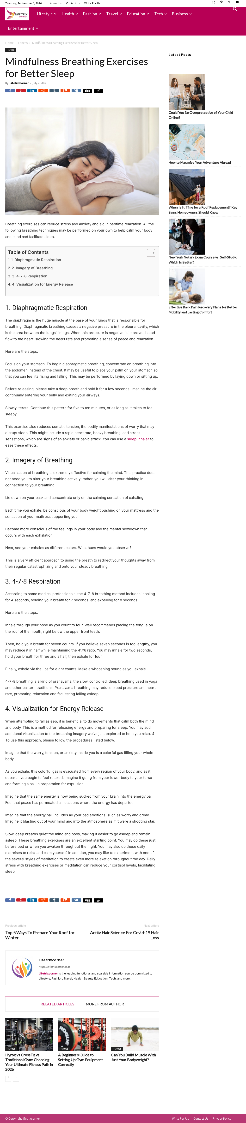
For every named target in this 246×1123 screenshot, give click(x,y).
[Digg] (87, 94)
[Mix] (65, 94)
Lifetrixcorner (19, 83)
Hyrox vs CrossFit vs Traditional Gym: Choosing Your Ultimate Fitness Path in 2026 (29, 1061)
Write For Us (92, 3)
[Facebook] (10, 94)
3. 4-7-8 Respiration (29, 276)
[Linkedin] (32, 94)
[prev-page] (8, 1079)
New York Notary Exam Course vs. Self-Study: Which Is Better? (203, 259)
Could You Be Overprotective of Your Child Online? (201, 114)
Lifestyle (45, 13)
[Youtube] (237, 3)
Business (180, 13)
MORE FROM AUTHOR (105, 1004)
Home (9, 43)
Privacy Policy (222, 1119)
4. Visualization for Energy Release (42, 284)
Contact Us (73, 3)
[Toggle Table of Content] (148, 253)
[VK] (76, 94)
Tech (158, 13)
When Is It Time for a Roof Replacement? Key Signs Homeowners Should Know (203, 209)
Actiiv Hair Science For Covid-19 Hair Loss (124, 935)
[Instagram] (213, 3)
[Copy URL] (98, 94)
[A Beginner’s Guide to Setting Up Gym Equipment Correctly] (82, 1034)
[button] (235, 9)
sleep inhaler (138, 439)
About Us (56, 3)
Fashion (90, 13)
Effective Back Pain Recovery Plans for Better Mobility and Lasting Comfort (203, 309)
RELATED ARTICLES (57, 1004)
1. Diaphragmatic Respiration (36, 259)
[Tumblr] (54, 94)
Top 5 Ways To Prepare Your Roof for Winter (39, 935)
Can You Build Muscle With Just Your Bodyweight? (133, 1057)
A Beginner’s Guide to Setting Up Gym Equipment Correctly (80, 1059)
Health (68, 13)
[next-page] (16, 1079)
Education (136, 13)
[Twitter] (229, 3)
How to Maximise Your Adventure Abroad (200, 162)
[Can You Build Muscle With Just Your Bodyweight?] (135, 1034)
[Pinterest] (221, 3)
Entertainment (21, 28)
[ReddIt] (43, 94)
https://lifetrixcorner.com (54, 966)
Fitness (23, 43)
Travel (112, 13)
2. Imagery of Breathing (32, 268)
